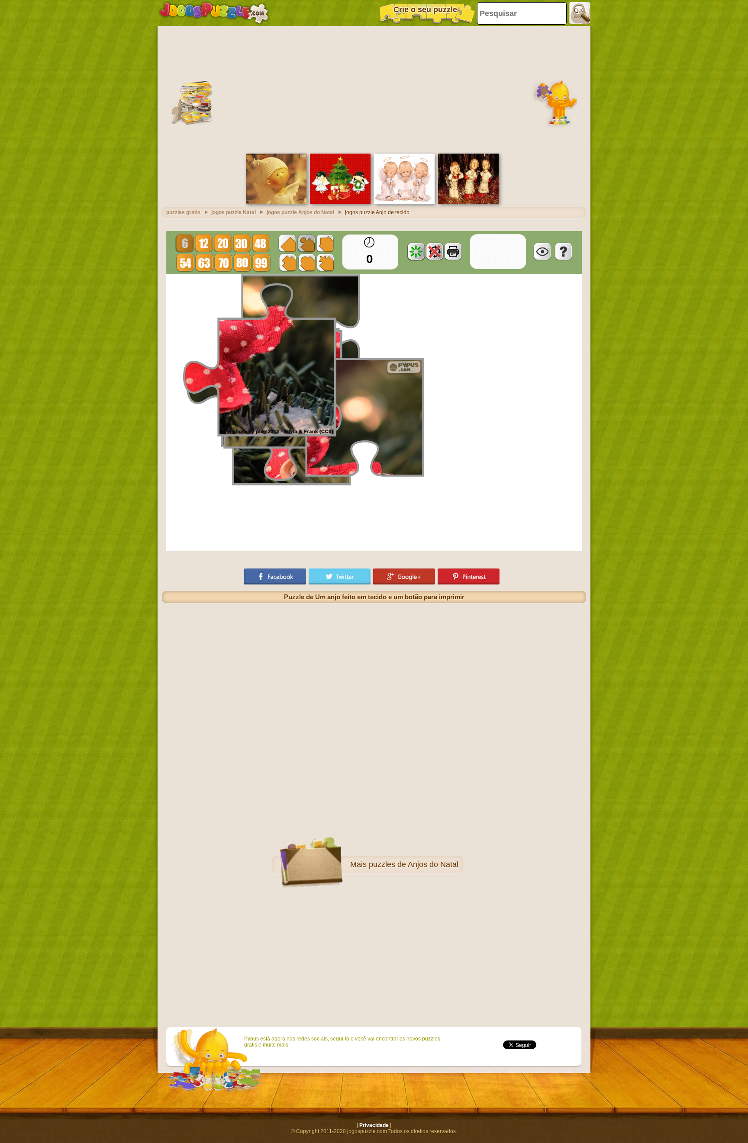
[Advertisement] (374, 88)
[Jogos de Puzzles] (214, 13)
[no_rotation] (434, 251)
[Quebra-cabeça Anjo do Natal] (276, 202)
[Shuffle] (416, 251)
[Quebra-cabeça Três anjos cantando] (404, 202)
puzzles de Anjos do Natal (413, 864)
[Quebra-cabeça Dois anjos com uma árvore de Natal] (340, 202)
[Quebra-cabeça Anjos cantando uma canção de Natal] (468, 202)
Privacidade (374, 1125)
